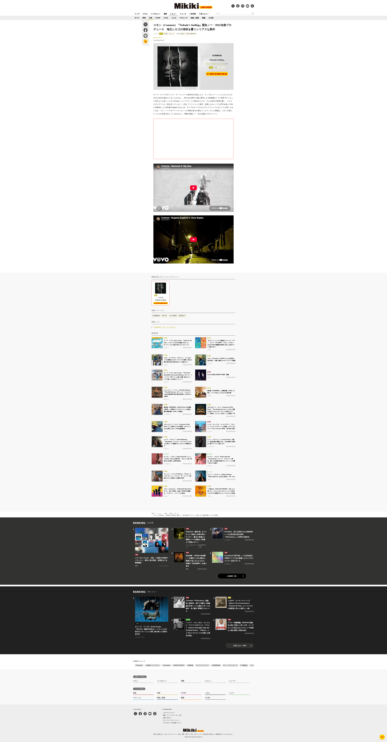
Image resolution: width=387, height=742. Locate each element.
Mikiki (153, 513)
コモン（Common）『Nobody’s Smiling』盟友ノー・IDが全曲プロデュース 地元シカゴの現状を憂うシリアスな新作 (186, 515)
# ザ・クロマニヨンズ (230, 665)
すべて (137, 18)
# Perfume (139, 665)
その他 (211, 18)
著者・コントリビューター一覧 (172, 715)
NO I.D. (164, 316)
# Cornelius (166, 665)
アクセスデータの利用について (172, 722)
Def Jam (213, 63)
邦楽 (144, 18)
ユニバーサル (221, 63)
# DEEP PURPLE (178, 665)
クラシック (183, 18)
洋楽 (150, 18)
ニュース (183, 14)
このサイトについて (169, 712)
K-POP (157, 18)
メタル (165, 18)
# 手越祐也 (243, 665)
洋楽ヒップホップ (169, 33)
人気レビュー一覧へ (240, 645)
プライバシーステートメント (171, 720)
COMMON (156, 316)
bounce (182, 33)
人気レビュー (204, 14)
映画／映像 (195, 18)
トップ (137, 14)
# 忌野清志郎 (216, 665)
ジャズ (174, 18)
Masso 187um (157, 37)
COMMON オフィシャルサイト (165, 327)
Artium (207, 63)
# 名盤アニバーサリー (153, 665)
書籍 (203, 18)
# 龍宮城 (190, 665)
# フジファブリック (202, 665)
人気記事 (192, 14)
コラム (145, 14)
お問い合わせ (167, 717)
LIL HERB (173, 316)
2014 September (191, 33)
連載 (165, 14)
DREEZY (182, 316)
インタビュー (155, 14)
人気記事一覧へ (232, 576)
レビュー (173, 14)
